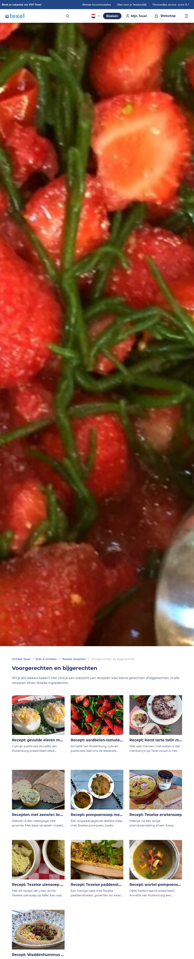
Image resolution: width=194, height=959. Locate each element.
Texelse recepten (74, 659)
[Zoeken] (67, 16)
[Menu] (186, 16)
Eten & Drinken (46, 659)
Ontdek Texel (21, 659)
